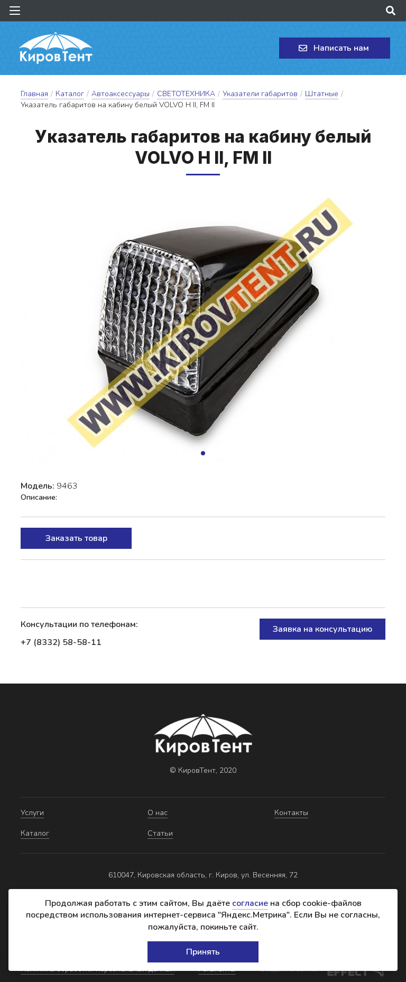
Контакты (291, 813)
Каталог (70, 94)
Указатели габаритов (260, 94)
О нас (157, 813)
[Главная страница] (55, 48)
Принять (203, 952)
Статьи (160, 833)
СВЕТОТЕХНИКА (186, 94)
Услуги (32, 813)
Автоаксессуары (120, 94)
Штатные (321, 94)
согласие (250, 903)
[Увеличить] (203, 327)
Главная (34, 94)
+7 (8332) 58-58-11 (61, 642)
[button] (203, 453)
